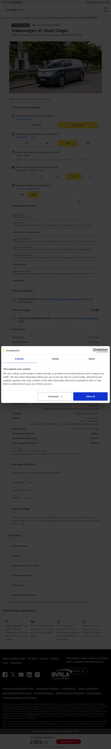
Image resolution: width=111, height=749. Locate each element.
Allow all (90, 396)
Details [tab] (55, 358)
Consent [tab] (19, 358)
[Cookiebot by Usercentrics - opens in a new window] (95, 350)
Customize (53, 396)
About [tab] (92, 358)
